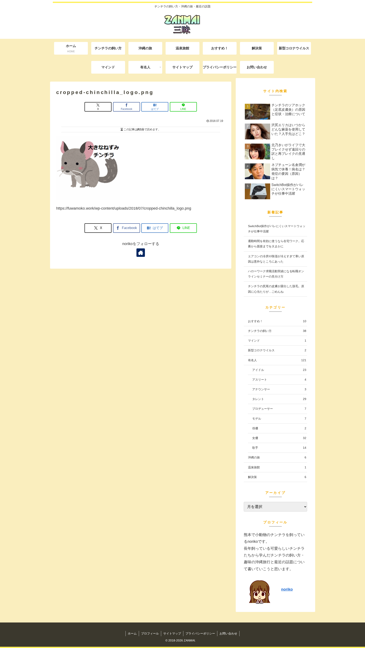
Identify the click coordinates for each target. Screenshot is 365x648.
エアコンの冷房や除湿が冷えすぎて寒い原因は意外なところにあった (276, 259)
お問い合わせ (228, 633)
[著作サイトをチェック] (140, 252)
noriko (287, 589)
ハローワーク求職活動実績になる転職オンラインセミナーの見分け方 (276, 273)
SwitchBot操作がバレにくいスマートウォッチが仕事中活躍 (276, 228)
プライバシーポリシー (200, 633)
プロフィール (150, 633)
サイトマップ (172, 633)
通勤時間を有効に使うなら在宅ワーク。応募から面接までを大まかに (276, 243)
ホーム (132, 633)
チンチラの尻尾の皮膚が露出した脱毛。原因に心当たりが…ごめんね (276, 288)
